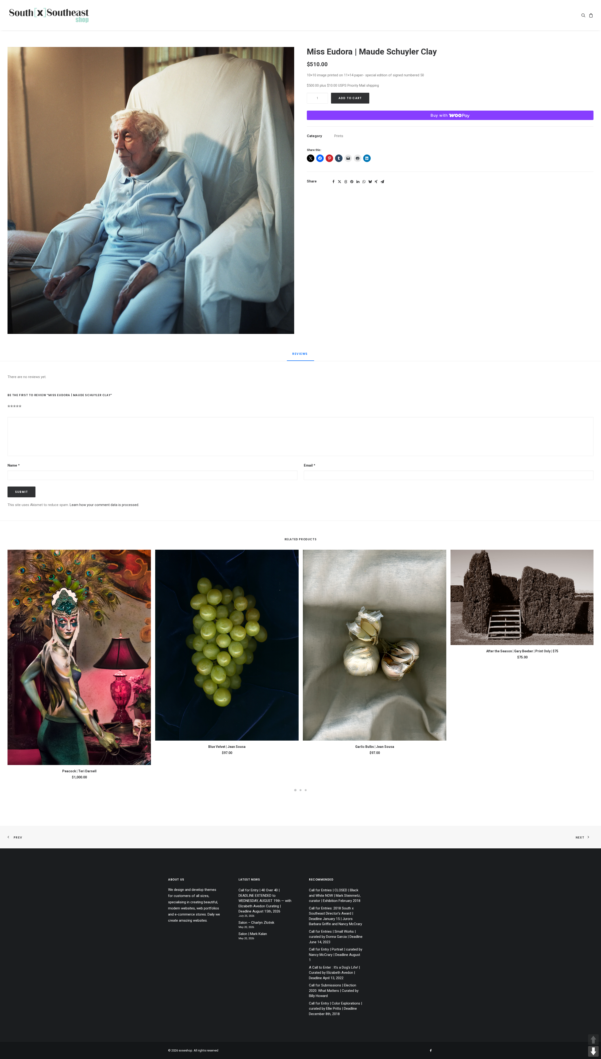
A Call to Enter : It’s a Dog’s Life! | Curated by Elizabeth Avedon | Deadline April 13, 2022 (334, 972)
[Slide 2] (300, 790)
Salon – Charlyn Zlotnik (256, 922)
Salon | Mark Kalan (253, 934)
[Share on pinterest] (351, 182)
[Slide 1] (295, 790)
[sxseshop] (49, 15)
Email (309, 465)
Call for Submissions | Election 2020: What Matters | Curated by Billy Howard (333, 990)
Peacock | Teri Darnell (79, 771)
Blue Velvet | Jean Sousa (227, 747)
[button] (584, 15)
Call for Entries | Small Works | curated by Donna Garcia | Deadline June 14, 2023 (335, 936)
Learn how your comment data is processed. (104, 505)
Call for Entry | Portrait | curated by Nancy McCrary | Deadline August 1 (335, 954)
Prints (338, 136)
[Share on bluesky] (370, 182)
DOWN (593, 1051)
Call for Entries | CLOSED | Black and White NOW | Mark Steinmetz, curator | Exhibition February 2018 (335, 895)
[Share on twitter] (339, 182)
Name (14, 465)
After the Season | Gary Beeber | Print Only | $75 (522, 651)
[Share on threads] (345, 182)
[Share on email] (382, 182)
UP (593, 1039)
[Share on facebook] (333, 182)
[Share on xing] (376, 182)
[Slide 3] (305, 790)
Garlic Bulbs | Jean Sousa (374, 747)
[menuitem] (584, 15)
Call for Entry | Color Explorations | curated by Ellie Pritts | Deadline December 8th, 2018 (335, 1008)
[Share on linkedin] (358, 182)
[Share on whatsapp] (364, 182)
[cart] (590, 15)
